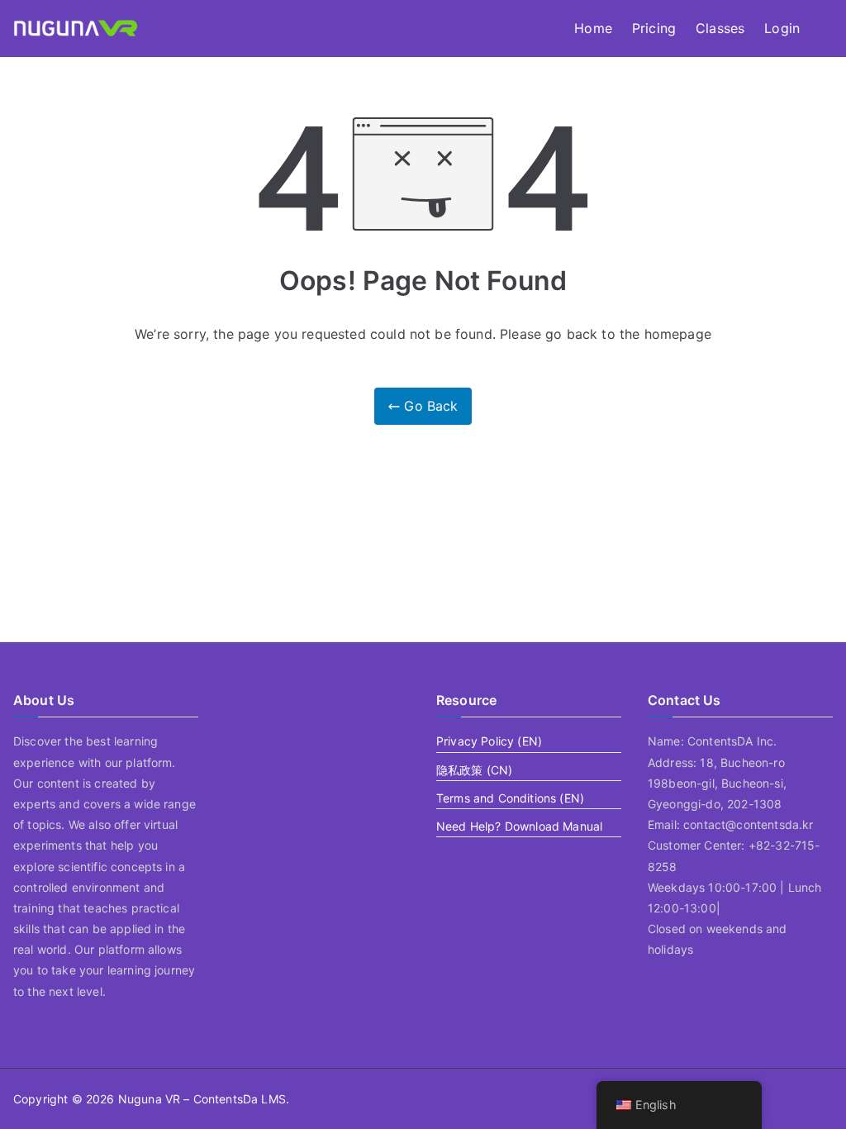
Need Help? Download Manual (519, 826)
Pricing (654, 28)
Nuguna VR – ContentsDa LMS (202, 1099)
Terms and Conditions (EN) (510, 798)
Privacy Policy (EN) (489, 741)
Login (782, 28)
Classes (720, 28)
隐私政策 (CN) (474, 770)
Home (593, 28)
